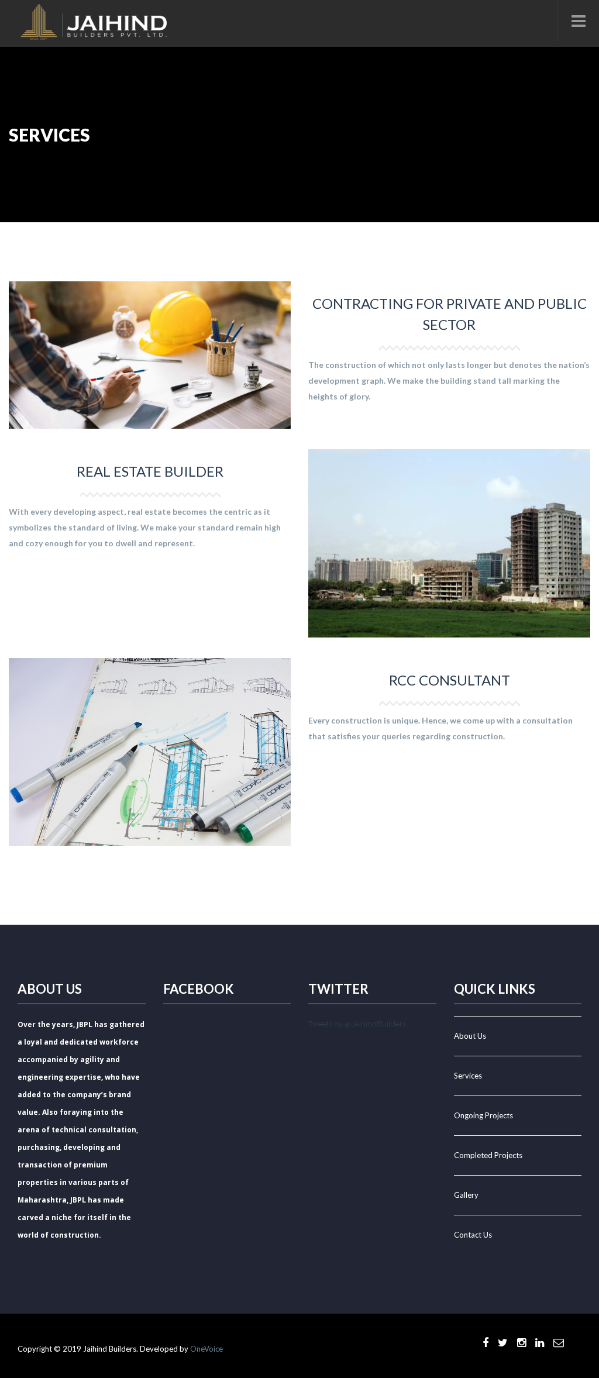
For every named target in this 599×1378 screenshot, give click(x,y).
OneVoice (206, 1348)
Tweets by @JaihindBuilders (357, 1023)
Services (468, 1075)
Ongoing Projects (483, 1115)
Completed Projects (488, 1155)
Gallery (466, 1195)
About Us (470, 1036)
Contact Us (473, 1234)
